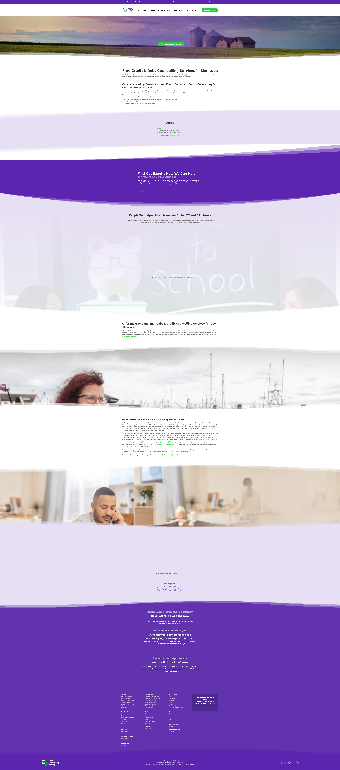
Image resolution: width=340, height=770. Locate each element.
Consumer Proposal (151, 706)
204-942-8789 (162, 135)
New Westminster (127, 717)
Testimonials (125, 702)
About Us (176, 10)
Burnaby (124, 716)
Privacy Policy (163, 761)
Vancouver (124, 714)
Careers (124, 707)
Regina (123, 740)
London (147, 723)
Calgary (123, 733)
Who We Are (125, 698)
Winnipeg (160, 129)
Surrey (123, 719)
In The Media (125, 704)
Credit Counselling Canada (200, 443)
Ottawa (147, 714)
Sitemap (171, 704)
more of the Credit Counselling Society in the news (174, 277)
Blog (186, 10)
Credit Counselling (127, 700)
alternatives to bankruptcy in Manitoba (167, 455)
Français (175, 1)
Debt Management (151, 702)
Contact (194, 10)
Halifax (171, 726)
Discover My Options (170, 678)
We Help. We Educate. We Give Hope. (132, 1)
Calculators (172, 698)
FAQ (170, 697)
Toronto (147, 716)
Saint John (172, 716)
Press (133, 704)
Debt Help (142, 10)
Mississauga (149, 717)
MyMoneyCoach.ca (175, 706)
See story (157, 267)
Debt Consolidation (151, 704)
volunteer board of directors (164, 444)
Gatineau (148, 728)
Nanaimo (124, 723)
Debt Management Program (179, 425)
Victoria (124, 721)
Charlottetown (174, 721)
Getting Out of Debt (152, 697)
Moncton (172, 714)
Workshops (172, 700)
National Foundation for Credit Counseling (172, 443)
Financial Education (159, 10)
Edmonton (124, 731)
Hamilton (148, 719)
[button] (217, 2)
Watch (110, 267)
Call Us (245, 509)
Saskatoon (124, 738)
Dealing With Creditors (153, 698)
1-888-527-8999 (209, 10)
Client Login (211, 1)
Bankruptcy (149, 707)
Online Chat (231, 509)
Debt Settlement (151, 700)
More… (181, 763)
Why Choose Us (126, 697)
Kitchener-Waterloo (151, 721)
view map (176, 132)
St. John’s (172, 731)
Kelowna (124, 725)
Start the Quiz (170, 650)
